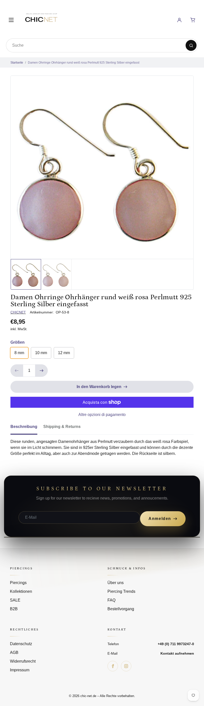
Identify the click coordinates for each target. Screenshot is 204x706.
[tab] (26, 428)
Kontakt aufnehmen (177, 653)
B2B (14, 609)
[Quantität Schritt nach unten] (16, 370)
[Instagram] (126, 666)
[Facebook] (112, 666)
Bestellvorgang (120, 609)
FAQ (111, 600)
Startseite (16, 62)
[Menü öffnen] (11, 20)
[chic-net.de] (41, 19)
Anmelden (160, 518)
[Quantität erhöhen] (41, 370)
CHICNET (18, 312)
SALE (15, 600)
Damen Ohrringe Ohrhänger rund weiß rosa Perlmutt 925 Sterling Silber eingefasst (83, 62)
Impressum (19, 670)
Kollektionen (21, 591)
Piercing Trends (121, 591)
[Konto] (179, 20)
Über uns (115, 583)
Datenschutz (21, 644)
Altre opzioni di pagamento (102, 414)
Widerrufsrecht (23, 661)
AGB (14, 652)
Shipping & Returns (62, 426)
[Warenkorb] (193, 20)
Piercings (18, 583)
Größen (17, 342)
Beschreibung (23, 426)
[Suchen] (191, 45)
